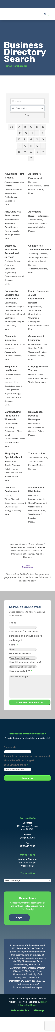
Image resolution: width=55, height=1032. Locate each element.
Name (13, 644)
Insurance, (9, 348)
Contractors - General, (15, 314)
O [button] (43, 139)
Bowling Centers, (12, 235)
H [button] (32, 133)
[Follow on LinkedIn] (33, 3)
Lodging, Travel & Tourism (38, 368)
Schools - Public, (36, 348)
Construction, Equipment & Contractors (12, 295)
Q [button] (25, 146)
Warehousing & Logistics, (35, 516)
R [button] (31, 146)
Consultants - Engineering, (11, 271)
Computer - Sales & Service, (37, 263)
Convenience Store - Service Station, (14, 475)
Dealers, (43, 223)
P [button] (19, 146)
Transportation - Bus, (38, 458)
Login (19, 917)
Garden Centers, (36, 189)
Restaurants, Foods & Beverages (35, 416)
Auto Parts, (33, 223)
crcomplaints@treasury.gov (29, 987)
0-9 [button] (11, 127)
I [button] (37, 133)
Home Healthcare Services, (13, 399)
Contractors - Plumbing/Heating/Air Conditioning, (14, 322)
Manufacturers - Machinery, (12, 426)
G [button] (26, 133)
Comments (10, 747)
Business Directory (18, 544)
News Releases (36, 544)
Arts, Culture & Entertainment (13, 213)
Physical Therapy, (13, 393)
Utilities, (8, 495)
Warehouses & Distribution (36, 489)
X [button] (37, 152)
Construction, (11, 303)
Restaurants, (34, 424)
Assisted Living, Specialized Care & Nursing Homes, (13, 386)
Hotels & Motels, (35, 375)
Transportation (36, 453)
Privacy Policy (20, 1010)
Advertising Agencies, (14, 182)
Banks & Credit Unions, (15, 344)
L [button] (25, 139)
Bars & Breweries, (36, 427)
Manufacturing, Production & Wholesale (13, 416)
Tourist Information (37, 382)
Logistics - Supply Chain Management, (37, 501)
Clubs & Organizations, (39, 325)
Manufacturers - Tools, (15, 439)
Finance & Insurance (10, 338)
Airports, (44, 378)
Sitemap (38, 1010)
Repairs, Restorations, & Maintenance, (38, 218)
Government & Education (36, 338)
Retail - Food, (11, 461)
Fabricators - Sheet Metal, (13, 433)
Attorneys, (9, 265)
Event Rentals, (11, 227)
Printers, (8, 186)
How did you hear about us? (25, 662)
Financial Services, (13, 356)
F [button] (20, 133)
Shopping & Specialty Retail (13, 455)
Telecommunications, (38, 269)
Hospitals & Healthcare (11, 368)
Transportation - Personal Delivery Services (36, 465)
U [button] (19, 152)
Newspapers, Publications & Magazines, (11, 197)
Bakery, (41, 431)
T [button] (43, 146)
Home (7, 66)
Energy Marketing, (13, 510)
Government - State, (37, 352)
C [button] (31, 127)
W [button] (31, 152)
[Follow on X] (21, 3)
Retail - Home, (11, 469)
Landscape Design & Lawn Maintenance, (14, 308)
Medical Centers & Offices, (13, 377)
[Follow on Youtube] (39, 3)
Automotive (34, 211)
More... (8, 205)
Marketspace (24, 550)
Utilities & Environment (12, 489)
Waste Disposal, (12, 499)
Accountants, (11, 352)
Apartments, (34, 378)
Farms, (46, 186)
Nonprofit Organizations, (35, 305)
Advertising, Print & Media (14, 176)
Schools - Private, (36, 356)
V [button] (25, 152)
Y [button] (43, 152)
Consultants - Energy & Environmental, (15, 505)
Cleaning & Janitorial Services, (14, 278)
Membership (19, 66)
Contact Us (37, 550)
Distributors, (33, 495)
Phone (12, 622)
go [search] (28, 115)
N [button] (37, 139)
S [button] (37, 146)
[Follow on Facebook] (15, 3)
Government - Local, (37, 344)
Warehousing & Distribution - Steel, (37, 509)
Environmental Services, (35, 180)
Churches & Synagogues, (34, 320)
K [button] (19, 139)
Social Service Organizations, (35, 312)
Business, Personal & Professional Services (12, 251)
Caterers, (32, 431)
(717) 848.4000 (27, 838)
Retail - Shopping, (13, 465)
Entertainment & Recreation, (12, 222)
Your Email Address (21, 653)
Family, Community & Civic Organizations (39, 295)
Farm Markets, (35, 186)
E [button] (43, 127)
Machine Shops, (12, 442)
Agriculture (34, 174)
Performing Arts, (12, 231)
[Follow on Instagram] (27, 3)
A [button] (19, 127)
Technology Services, (38, 254)
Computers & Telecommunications (39, 248)
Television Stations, (13, 189)
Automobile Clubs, (36, 227)
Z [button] (31, 158)
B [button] (25, 127)
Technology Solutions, (38, 257)
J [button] (42, 133)
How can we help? (20, 671)
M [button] (31, 139)
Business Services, (13, 261)
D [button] (37, 127)
